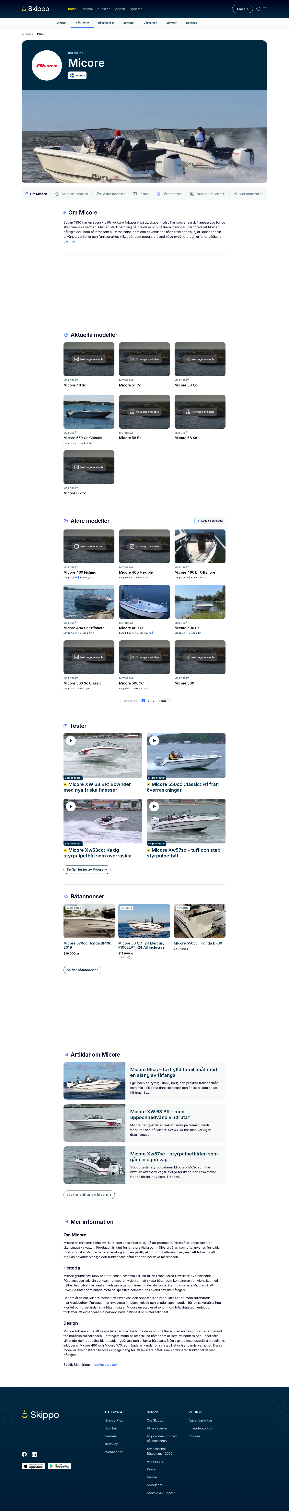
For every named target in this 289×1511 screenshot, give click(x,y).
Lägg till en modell (212, 520)
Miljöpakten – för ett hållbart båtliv (162, 1438)
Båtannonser (106, 22)
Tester (143, 194)
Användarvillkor (200, 1420)
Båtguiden (82, 22)
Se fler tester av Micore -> (87, 869)
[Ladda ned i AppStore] (33, 1466)
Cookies (194, 1436)
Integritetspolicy (200, 1428)
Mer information (251, 194)
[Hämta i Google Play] (59, 1466)
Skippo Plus (114, 1420)
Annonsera (155, 1461)
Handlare (191, 22)
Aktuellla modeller (75, 194)
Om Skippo (155, 1420)
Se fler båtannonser (82, 970)
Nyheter (136, 9)
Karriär (152, 1477)
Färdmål (87, 9)
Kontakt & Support (161, 1493)
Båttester (128, 22)
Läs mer (69, 241)
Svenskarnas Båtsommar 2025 (159, 1451)
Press (151, 1469)
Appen (120, 9)
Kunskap (104, 9)
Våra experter (157, 1428)
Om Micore (38, 194)
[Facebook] (24, 1455)
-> (164, 700)
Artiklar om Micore (211, 194)
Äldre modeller (114, 194)
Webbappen (114, 1452)
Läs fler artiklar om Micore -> (89, 1195)
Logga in (242, 8)
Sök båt (111, 1428)
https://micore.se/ (104, 1365)
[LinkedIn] (34, 1455)
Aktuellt (61, 22)
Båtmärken (150, 22)
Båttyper (172, 22)
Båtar (72, 9)
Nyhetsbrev (155, 1485)
